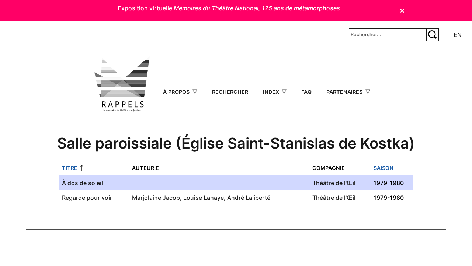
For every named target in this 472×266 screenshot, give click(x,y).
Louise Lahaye (203, 197)
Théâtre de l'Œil (333, 183)
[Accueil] (122, 84)
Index (272, 92)
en (458, 34)
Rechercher (230, 92)
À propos (177, 92)
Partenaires (345, 92)
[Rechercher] (432, 34)
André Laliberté (248, 197)
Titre (69, 168)
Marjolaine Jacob (156, 197)
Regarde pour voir (87, 197)
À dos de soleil (82, 183)
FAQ (306, 92)
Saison (383, 168)
